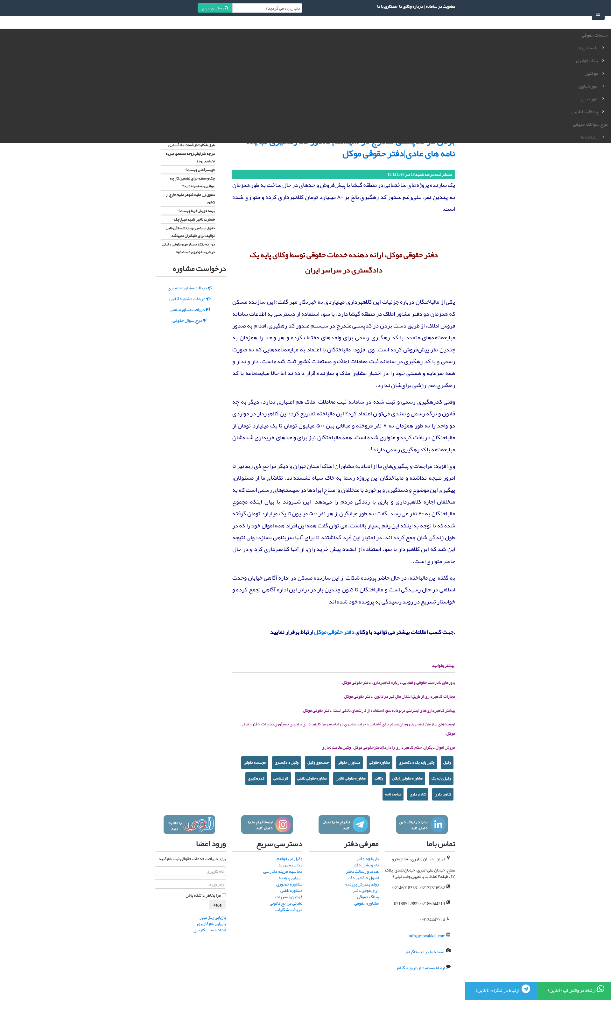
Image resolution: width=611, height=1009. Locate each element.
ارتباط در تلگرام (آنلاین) (498, 990)
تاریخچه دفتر (367, 858)
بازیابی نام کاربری (211, 923)
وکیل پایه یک (441, 778)
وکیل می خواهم (289, 858)
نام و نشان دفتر (366, 864)
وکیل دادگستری (286, 762)
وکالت (379, 778)
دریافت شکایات (288, 909)
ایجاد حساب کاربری (209, 929)
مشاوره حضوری (289, 883)
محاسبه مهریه (290, 864)
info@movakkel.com (427, 935)
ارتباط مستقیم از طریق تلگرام (421, 967)
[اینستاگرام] (267, 825)
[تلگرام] (344, 825)
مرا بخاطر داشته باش (203, 895)
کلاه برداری (418, 794)
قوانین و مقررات (288, 896)
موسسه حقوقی (255, 762)
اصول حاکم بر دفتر (363, 877)
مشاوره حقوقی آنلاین (351, 778)
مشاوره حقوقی (379, 762)
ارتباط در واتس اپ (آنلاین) (571, 990)
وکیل (447, 762)
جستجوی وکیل (318, 762)
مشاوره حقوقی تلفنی (312, 778)
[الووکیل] (189, 825)
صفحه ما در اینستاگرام (425, 951)
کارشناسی (280, 778)
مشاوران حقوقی (349, 762)
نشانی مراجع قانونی (286, 903)
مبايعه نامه (393, 794)
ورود (217, 904)
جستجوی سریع (213, 8)
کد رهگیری (256, 778)
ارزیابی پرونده (290, 877)
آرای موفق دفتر (366, 890)
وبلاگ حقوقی (368, 896)
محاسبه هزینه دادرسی (282, 871)
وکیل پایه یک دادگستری (416, 762)
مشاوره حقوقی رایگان (407, 778)
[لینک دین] (422, 825)
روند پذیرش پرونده (362, 883)
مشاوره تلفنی (291, 890)
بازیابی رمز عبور (213, 917)
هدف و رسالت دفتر (362, 871)
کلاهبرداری (443, 794)
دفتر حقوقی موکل (334, 632)
